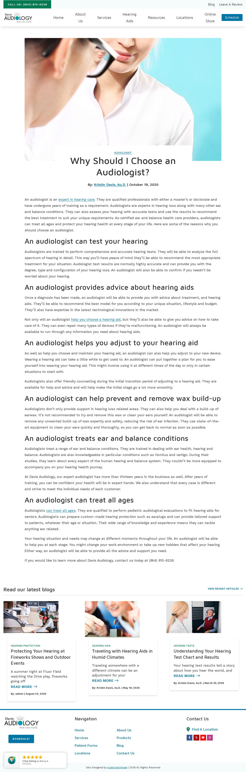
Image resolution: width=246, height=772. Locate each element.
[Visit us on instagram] (210, 738)
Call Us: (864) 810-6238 (27, 4)
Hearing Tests (184, 645)
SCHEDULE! (21, 738)
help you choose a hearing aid (96, 319)
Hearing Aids (101, 645)
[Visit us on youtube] (203, 738)
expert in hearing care (76, 199)
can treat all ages (61, 510)
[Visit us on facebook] (189, 738)
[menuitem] (211, 4)
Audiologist (123, 152)
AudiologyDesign (117, 767)
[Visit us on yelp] (196, 738)
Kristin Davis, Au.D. (110, 185)
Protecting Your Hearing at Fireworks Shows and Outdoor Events (41, 657)
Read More (21, 687)
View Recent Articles (223, 588)
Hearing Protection (25, 645)
